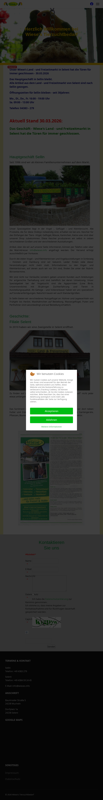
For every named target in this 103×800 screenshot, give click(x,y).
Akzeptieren (51, 411)
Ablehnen (51, 419)
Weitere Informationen (51, 426)
